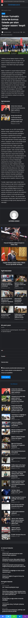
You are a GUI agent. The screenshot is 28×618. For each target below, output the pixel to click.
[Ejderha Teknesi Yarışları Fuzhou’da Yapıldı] (21, 278)
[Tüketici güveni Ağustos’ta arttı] (6, 530)
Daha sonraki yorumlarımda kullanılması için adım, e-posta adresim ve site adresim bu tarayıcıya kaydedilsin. (13, 370)
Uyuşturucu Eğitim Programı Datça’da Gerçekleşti (6, 284)
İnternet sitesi (4, 362)
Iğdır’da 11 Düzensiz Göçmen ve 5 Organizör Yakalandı (7, 300)
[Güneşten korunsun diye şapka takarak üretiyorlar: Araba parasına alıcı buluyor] (6, 399)
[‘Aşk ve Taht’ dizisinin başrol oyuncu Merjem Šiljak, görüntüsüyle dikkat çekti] (6, 521)
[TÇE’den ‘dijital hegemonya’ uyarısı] (6, 492)
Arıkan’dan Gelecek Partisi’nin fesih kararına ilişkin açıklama (18, 108)
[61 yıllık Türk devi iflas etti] (6, 537)
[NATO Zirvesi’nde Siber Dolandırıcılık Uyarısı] (6, 507)
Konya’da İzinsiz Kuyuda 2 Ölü (5, 315)
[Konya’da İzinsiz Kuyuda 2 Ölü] (7, 309)
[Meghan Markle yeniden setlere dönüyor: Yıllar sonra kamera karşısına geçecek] (6, 483)
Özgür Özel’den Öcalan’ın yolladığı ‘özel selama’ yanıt (18, 498)
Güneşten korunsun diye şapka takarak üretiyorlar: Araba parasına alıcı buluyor (18, 399)
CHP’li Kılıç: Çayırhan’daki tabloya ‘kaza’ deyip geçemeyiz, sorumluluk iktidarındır (18, 474)
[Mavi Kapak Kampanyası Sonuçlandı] (21, 293)
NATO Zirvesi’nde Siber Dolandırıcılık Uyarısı (17, 505)
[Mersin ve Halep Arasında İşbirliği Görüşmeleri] (6, 432)
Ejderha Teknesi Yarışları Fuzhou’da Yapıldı (20, 284)
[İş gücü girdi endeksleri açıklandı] (6, 514)
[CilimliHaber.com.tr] (14, 5)
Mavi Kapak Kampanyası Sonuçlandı (18, 300)
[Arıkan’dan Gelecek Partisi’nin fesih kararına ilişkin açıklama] (5, 108)
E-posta (3, 356)
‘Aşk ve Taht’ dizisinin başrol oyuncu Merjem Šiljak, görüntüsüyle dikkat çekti (17, 521)
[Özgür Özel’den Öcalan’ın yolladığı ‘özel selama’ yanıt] (6, 499)
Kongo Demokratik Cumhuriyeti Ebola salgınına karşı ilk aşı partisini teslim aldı (17, 408)
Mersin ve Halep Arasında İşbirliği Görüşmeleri (18, 430)
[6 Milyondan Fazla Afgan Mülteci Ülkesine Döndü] (21, 309)
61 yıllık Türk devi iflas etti (18, 534)
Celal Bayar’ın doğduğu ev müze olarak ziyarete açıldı (18, 416)
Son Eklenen (14, 384)
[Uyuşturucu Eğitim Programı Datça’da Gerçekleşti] (7, 278)
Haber (9, 10)
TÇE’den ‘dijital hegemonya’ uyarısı (17, 491)
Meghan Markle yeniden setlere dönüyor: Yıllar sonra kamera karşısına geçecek (18, 483)
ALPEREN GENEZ (7, 32)
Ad (2, 350)
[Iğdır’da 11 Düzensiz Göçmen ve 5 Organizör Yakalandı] (7, 293)
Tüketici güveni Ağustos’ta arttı (16, 528)
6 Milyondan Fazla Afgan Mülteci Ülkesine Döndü (20, 315)
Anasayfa (5, 10)
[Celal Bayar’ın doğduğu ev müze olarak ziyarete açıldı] (6, 417)
